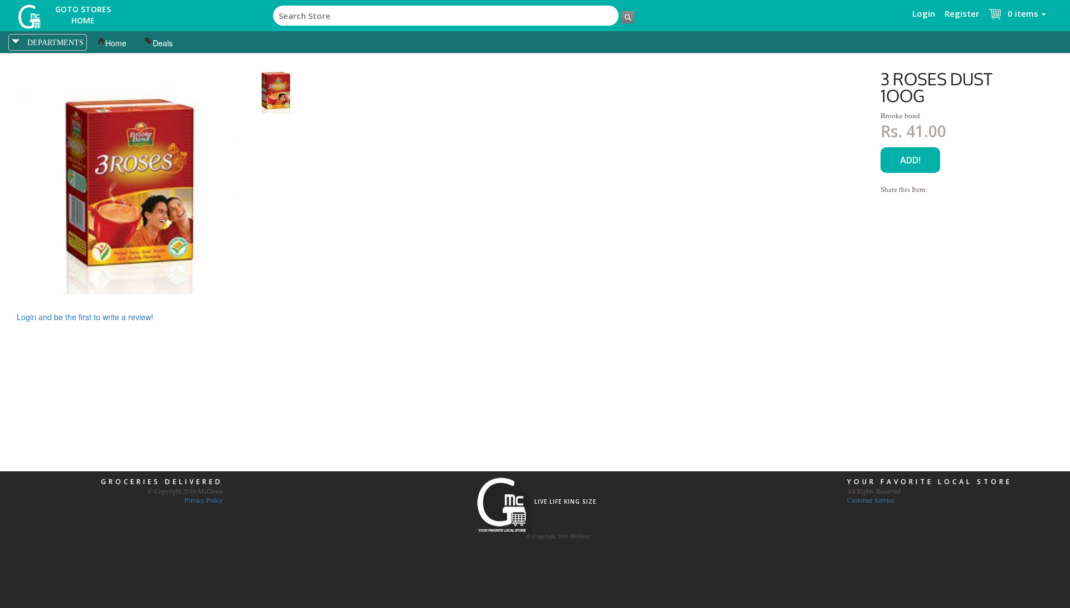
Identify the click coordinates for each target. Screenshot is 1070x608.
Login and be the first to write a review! (85, 316)
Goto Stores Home (83, 15)
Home (116, 43)
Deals (163, 43)
